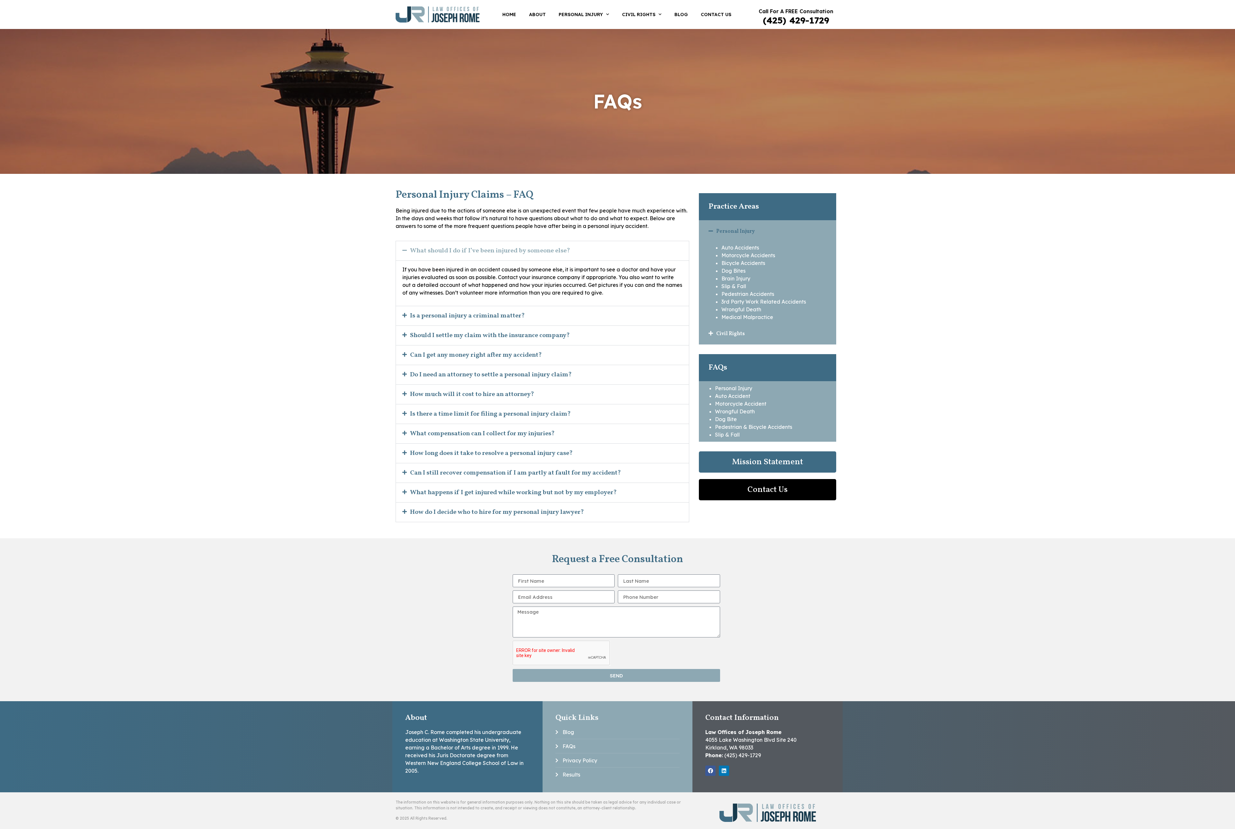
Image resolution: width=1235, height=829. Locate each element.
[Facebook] (710, 771)
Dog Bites (733, 271)
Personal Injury (581, 14)
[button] (542, 250)
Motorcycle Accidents (748, 255)
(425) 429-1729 (796, 20)
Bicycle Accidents (743, 263)
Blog (681, 14)
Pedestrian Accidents (747, 294)
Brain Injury (735, 278)
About (537, 14)
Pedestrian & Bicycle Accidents (753, 427)
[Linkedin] (724, 771)
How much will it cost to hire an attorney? (472, 394)
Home (509, 14)
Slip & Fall (733, 286)
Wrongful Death (741, 309)
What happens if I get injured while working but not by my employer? (513, 492)
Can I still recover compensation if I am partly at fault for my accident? (515, 472)
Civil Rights (638, 14)
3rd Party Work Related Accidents (763, 301)
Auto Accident (732, 396)
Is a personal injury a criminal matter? (467, 315)
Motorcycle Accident (740, 403)
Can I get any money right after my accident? (476, 355)
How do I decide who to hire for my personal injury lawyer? (497, 512)
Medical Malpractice (747, 317)
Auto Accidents (740, 247)
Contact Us (716, 14)
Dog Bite (726, 419)
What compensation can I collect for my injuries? (482, 433)
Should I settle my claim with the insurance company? (490, 335)
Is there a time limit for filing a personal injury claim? (490, 414)
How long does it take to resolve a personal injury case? (491, 453)
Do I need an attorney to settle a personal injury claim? (491, 374)
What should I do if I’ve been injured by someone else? (490, 250)
